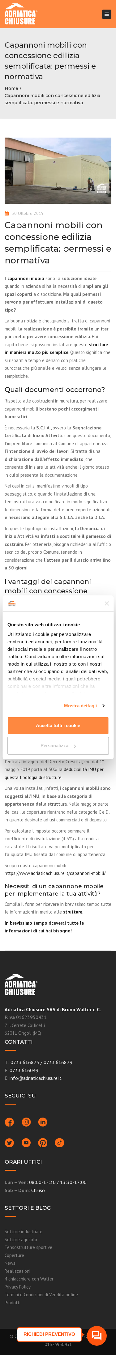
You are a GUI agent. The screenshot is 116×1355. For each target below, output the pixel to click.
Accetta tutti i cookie (58, 725)
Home (11, 88)
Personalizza (54, 745)
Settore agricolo (21, 1239)
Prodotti (12, 1303)
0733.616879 (58, 1062)
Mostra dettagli (80, 705)
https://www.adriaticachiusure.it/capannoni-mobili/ (55, 873)
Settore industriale (23, 1231)
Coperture (14, 1255)
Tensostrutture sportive (28, 1247)
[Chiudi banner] (107, 603)
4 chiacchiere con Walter (29, 1279)
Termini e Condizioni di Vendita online (41, 1294)
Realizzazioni (17, 1271)
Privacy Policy (18, 1287)
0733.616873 (25, 1062)
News (10, 1263)
